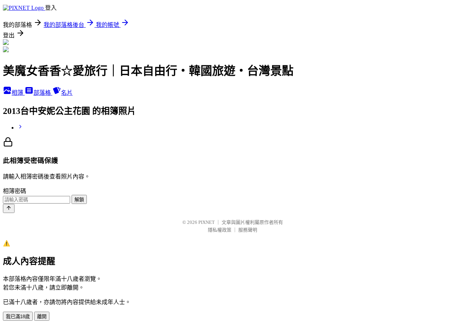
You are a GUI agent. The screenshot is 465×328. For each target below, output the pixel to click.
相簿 (18, 93)
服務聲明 (247, 230)
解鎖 (79, 199)
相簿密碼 (14, 191)
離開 (41, 316)
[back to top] (9, 208)
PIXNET (206, 222)
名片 (67, 93)
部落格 (42, 93)
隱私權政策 (219, 230)
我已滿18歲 (18, 316)
